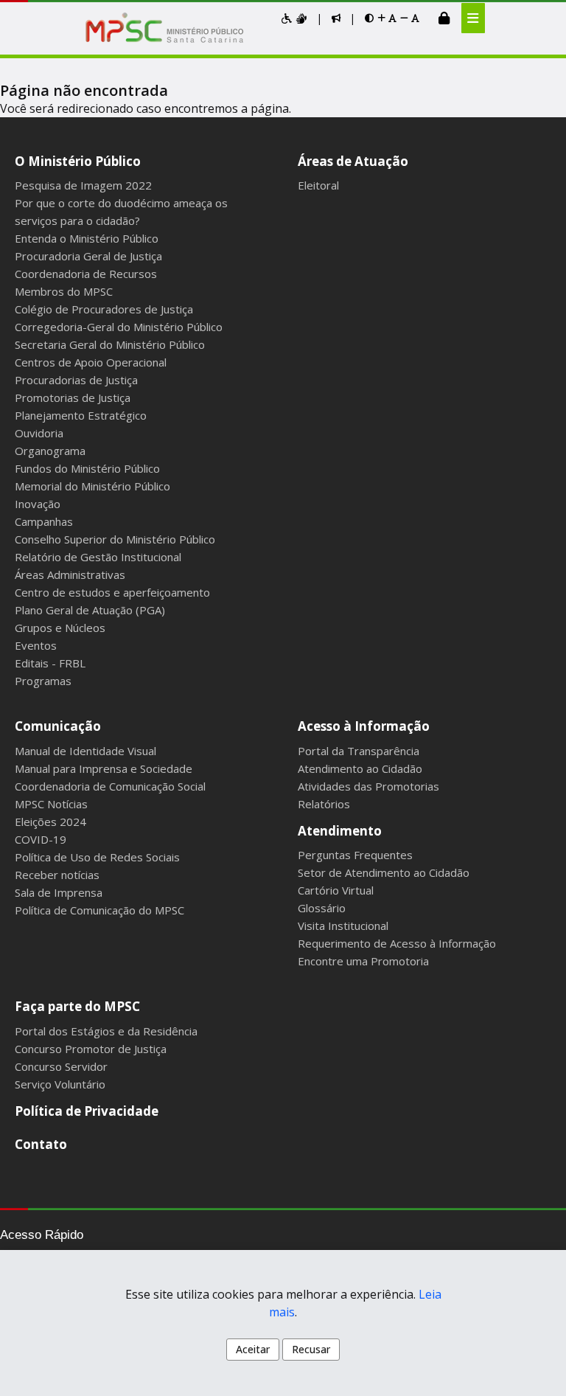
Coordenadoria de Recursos (86, 273)
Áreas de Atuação (353, 161)
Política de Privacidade (86, 1110)
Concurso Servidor (61, 1066)
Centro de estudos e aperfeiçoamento (112, 592)
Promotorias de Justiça (72, 397)
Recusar (311, 1349)
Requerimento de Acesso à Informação (397, 943)
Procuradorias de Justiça (76, 379)
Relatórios (324, 803)
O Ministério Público (78, 161)
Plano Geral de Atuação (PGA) (90, 609)
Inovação (37, 503)
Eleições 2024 (50, 821)
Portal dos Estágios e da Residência (106, 1031)
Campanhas (44, 521)
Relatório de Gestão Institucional (98, 556)
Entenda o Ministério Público (86, 238)
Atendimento (340, 830)
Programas (43, 680)
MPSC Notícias (51, 803)
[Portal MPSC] (172, 29)
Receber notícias (57, 874)
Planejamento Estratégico (81, 415)
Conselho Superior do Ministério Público (115, 539)
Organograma (50, 450)
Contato (41, 1144)
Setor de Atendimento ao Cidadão (383, 872)
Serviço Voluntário (60, 1084)
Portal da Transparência (358, 750)
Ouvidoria (39, 433)
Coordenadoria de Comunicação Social (110, 786)
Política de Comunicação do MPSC (99, 910)
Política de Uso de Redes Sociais (97, 857)
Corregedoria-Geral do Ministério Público (119, 326)
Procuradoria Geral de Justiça (88, 256)
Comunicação (58, 726)
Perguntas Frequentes (355, 854)
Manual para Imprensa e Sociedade (103, 768)
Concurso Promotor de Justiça (91, 1048)
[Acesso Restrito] (444, 17)
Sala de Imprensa (58, 892)
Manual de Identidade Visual (85, 750)
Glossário (322, 907)
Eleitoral (318, 185)
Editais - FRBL (50, 663)
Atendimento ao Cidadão (360, 768)
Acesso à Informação (364, 726)
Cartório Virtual (336, 890)
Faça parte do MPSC (77, 1006)
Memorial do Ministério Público (92, 486)
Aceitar (253, 1349)
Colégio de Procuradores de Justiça (104, 309)
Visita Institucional (343, 925)
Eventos (36, 645)
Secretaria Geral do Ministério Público (110, 344)
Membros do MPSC (64, 291)
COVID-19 (40, 839)
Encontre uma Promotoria (363, 961)
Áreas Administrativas (70, 574)
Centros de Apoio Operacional (91, 362)
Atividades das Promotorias (368, 786)
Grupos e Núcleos (60, 627)
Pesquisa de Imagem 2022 (83, 185)
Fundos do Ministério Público (87, 468)
